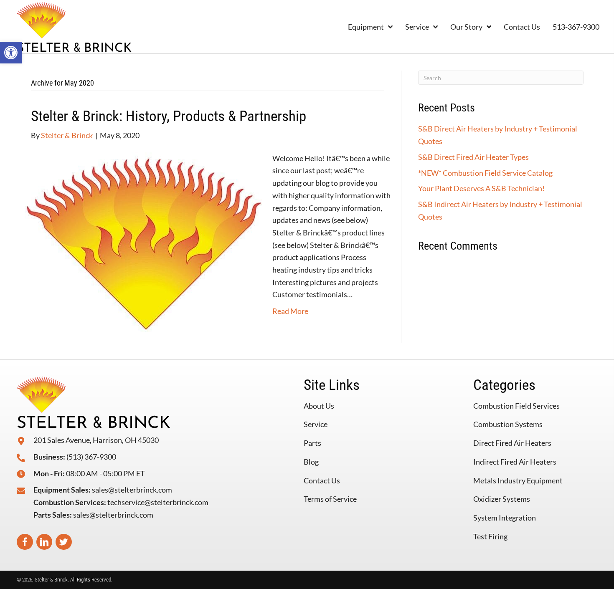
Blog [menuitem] (311, 461)
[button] (11, 52)
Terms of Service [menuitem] (330, 498)
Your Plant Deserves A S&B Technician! (481, 188)
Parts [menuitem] (312, 442)
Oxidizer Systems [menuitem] (501, 498)
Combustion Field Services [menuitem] (516, 405)
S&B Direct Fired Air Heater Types (473, 157)
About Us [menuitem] (319, 405)
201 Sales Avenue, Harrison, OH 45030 (96, 440)
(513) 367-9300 (91, 456)
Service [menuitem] (315, 424)
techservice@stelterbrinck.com (157, 502)
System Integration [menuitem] (504, 517)
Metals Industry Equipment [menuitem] (518, 480)
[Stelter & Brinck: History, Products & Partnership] (143, 241)
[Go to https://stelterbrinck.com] (103, 26)
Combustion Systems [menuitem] (508, 424)
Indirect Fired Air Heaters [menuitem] (514, 461)
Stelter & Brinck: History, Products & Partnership (168, 116)
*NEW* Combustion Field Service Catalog (485, 172)
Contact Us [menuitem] (322, 480)
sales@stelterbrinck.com (132, 489)
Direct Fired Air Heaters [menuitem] (512, 442)
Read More (290, 311)
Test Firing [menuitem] (490, 536)
